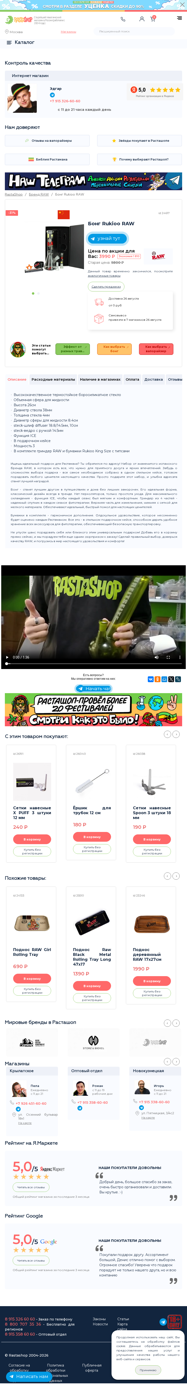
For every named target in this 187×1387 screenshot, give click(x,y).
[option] (52, 249)
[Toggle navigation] (82, 24)
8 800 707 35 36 (23, 1324)
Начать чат (97, 688)
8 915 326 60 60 (20, 1319)
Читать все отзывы (31, 1187)
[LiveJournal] (178, 679)
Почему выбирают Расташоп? (143, 159)
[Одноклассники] (157, 679)
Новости (100, 1324)
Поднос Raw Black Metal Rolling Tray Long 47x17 (92, 957)
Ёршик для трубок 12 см (92, 810)
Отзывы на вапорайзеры (51, 140)
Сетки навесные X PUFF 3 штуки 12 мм (32, 813)
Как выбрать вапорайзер (156, 349)
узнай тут (108, 238)
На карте (25, 1123)
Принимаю (148, 1370)
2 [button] (38, 293)
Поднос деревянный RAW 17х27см (147, 954)
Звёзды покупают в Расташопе (143, 140)
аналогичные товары (104, 275)
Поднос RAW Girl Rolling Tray (32, 952)
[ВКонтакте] (151, 679)
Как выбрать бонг (114, 349)
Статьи (123, 1319)
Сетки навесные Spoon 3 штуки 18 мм (152, 813)
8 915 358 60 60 (20, 1334)
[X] (171, 679)
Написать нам (31, 1376)
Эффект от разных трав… (72, 349)
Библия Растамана (51, 159)
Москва (16, 32)
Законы (99, 1319)
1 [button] (33, 293)
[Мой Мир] (164, 679)
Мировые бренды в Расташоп (40, 1022)
